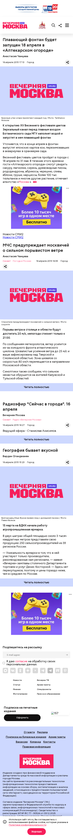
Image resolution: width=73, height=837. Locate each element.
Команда (35, 741)
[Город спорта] (42, 25)
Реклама (42, 732)
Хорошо (36, 831)
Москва (24, 182)
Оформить (22, 717)
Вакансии (22, 741)
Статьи (16, 685)
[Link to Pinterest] (65, 670)
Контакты (49, 741)
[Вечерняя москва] (36, 761)
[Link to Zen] (28, 670)
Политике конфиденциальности (27, 824)
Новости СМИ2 (13, 237)
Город (30, 62)
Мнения (17, 689)
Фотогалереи (20, 694)
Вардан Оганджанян (16, 456)
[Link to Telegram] (42, 670)
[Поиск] (53, 25)
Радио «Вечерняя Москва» (27, 420)
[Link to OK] (20, 670)
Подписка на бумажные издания (26, 736)
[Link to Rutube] (57, 670)
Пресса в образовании (48, 694)
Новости (17, 680)
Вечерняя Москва (14, 415)
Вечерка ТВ (43, 680)
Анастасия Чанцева (15, 56)
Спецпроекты (44, 689)
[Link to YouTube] (35, 670)
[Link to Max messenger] (5, 670)
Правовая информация (36, 746)
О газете (29, 732)
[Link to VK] (13, 670)
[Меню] (67, 25)
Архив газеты (43, 685)
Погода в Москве (22, 261)
